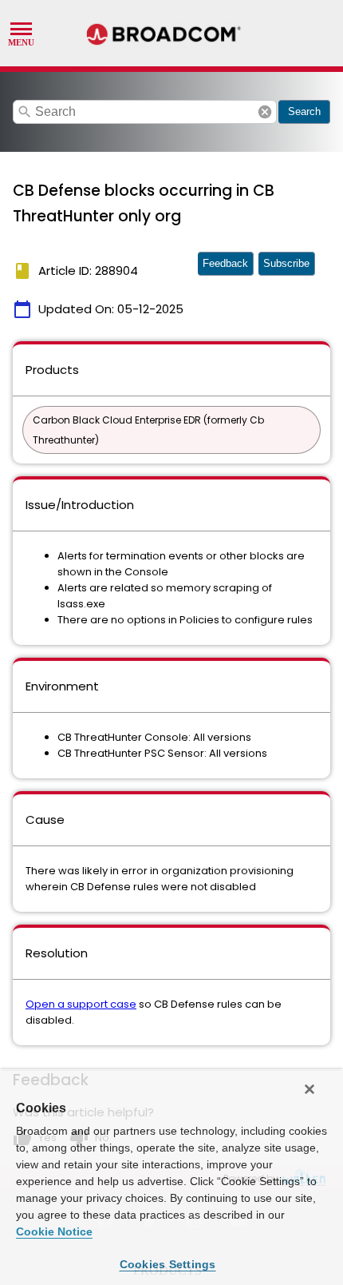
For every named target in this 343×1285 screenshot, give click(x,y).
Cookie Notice (54, 1231)
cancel (265, 112)
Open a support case (81, 1004)
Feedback (225, 263)
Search (304, 111)
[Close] (309, 1089)
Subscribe (286, 263)
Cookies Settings (168, 1264)
